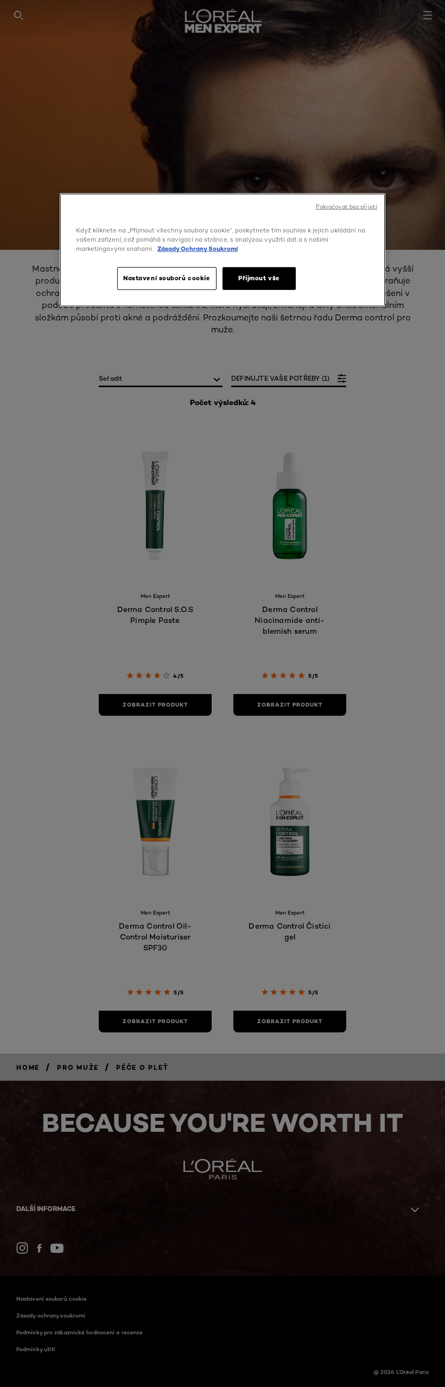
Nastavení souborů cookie (167, 278)
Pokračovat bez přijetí (346, 206)
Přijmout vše (259, 278)
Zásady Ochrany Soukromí (197, 249)
